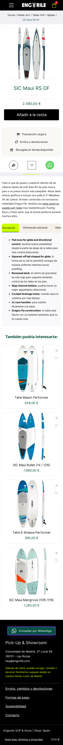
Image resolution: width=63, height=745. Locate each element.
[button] (50, 165)
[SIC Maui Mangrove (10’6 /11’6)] (32, 549)
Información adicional (35, 227)
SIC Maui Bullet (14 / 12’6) (31, 465)
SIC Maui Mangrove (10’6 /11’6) (31, 600)
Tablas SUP (39, 15)
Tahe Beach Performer (31, 397)
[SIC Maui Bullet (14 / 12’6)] (32, 414)
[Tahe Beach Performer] (32, 347)
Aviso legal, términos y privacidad (24, 739)
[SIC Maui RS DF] (31, 78)
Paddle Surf (23, 15)
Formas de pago (17, 697)
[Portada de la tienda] (34, 5)
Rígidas (51, 15)
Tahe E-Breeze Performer (32, 532)
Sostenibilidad (15, 706)
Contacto (12, 715)
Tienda (11, 15)
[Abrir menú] (11, 5)
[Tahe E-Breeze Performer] (32, 482)
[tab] (35, 227)
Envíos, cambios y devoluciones (28, 688)
